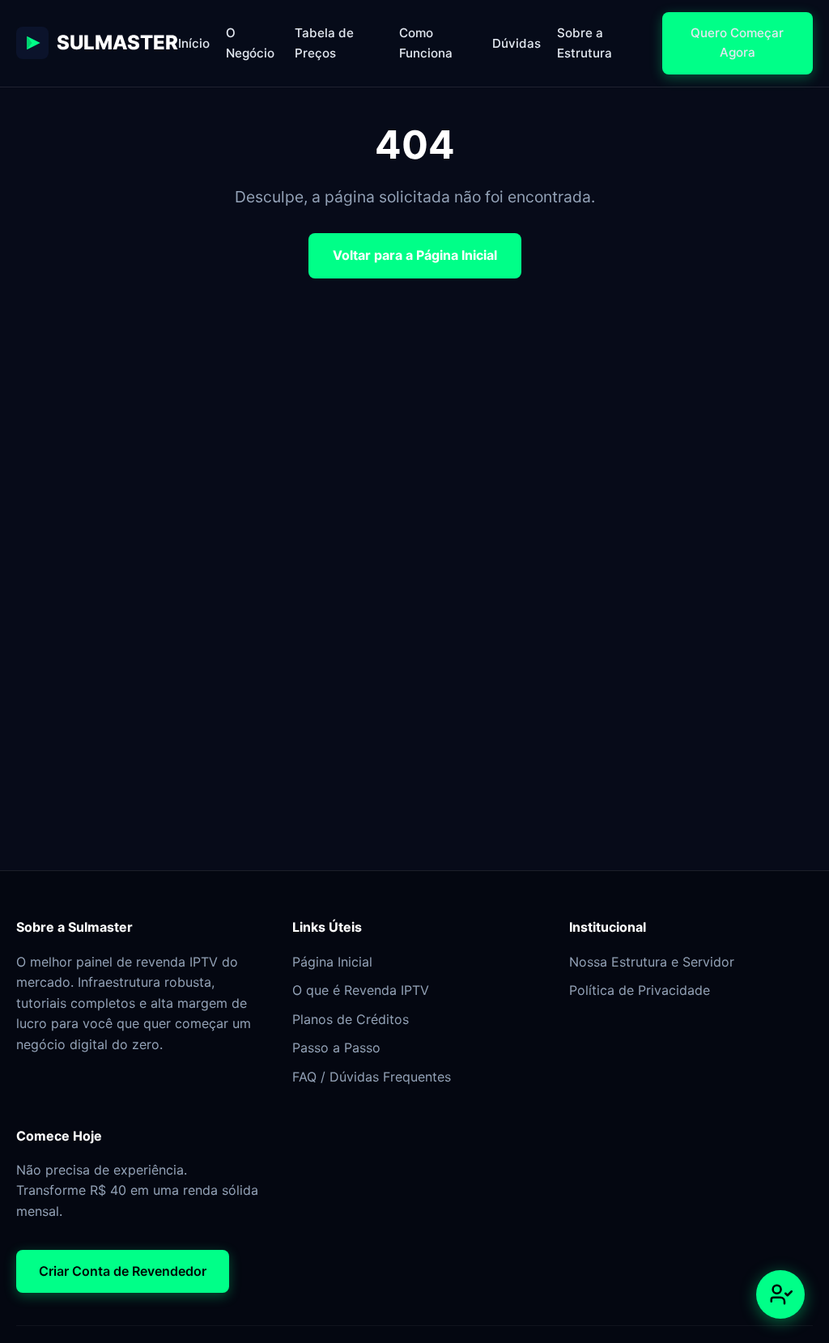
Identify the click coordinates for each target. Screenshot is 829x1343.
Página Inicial (332, 962)
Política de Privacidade (639, 990)
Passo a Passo (336, 1047)
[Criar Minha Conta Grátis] (780, 1294)
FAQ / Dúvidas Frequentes (371, 1077)
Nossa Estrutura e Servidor (651, 962)
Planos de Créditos (350, 1019)
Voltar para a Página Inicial (415, 255)
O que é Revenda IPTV (360, 990)
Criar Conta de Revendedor (122, 1271)
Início (194, 43)
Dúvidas (516, 43)
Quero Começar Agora (737, 42)
